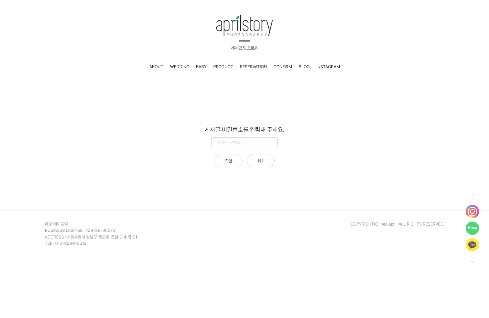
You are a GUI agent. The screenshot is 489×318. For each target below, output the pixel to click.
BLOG (304, 66)
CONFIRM (282, 66)
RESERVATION (253, 66)
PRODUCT (223, 66)
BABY (201, 66)
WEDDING (179, 66)
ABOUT (156, 66)
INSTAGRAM (328, 66)
